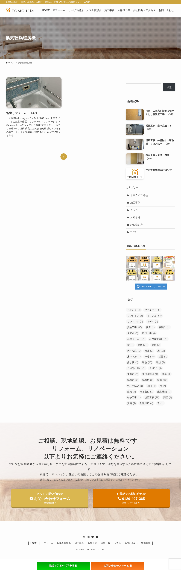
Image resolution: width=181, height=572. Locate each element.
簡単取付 (146, 391)
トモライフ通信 (139, 195)
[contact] (96, 537)
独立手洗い (135, 385)
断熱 (147, 362)
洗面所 (147, 380)
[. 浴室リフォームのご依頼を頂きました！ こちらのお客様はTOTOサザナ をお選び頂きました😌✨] (132, 262)
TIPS (133, 232)
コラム (134, 210)
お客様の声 (136, 224)
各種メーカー (136, 339)
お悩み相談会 (64, 543)
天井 (149, 350)
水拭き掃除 (150, 374)
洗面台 (132, 380)
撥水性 (132, 362)
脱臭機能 (164, 391)
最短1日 (155, 368)
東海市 (132, 374)
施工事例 (135, 202)
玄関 (151, 385)
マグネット (152, 309)
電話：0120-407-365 (61, 565)
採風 (163, 356)
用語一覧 (105, 543)
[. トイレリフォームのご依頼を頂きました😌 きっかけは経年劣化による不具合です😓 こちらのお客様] (169, 274)
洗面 (166, 374)
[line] (92, 537)
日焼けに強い (136, 368)
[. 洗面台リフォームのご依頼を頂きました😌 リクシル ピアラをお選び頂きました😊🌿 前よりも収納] (144, 274)
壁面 (155, 345)
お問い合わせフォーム (116, 565)
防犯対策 (146, 403)
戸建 (149, 356)
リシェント (135, 321)
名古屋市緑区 (158, 339)
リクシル (154, 315)
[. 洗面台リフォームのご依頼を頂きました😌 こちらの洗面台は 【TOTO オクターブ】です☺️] (144, 262)
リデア (152, 321)
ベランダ (134, 309)
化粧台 (132, 333)
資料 (131, 403)
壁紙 (142, 345)
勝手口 (164, 327)
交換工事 (134, 327)
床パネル (134, 356)
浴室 (162, 380)
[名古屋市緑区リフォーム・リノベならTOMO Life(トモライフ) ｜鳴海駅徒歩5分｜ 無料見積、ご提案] (20, 10)
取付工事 (149, 333)
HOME (34, 543)
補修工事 (134, 397)
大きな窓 (134, 350)
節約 (131, 391)
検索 (169, 87)
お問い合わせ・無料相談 (138, 543)
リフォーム (47, 543)
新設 (160, 362)
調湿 (167, 397)
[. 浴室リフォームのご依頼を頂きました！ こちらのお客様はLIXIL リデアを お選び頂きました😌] (157, 274)
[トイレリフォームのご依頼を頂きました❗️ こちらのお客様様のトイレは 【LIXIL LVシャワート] (157, 262)
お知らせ (135, 217)
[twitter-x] (84, 537)
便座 (150, 327)
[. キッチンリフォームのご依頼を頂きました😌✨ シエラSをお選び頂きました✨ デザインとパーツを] (132, 274)
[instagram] (88, 537)
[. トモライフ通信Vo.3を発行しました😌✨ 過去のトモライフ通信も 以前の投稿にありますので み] (169, 262)
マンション (135, 315)
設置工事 (152, 397)
